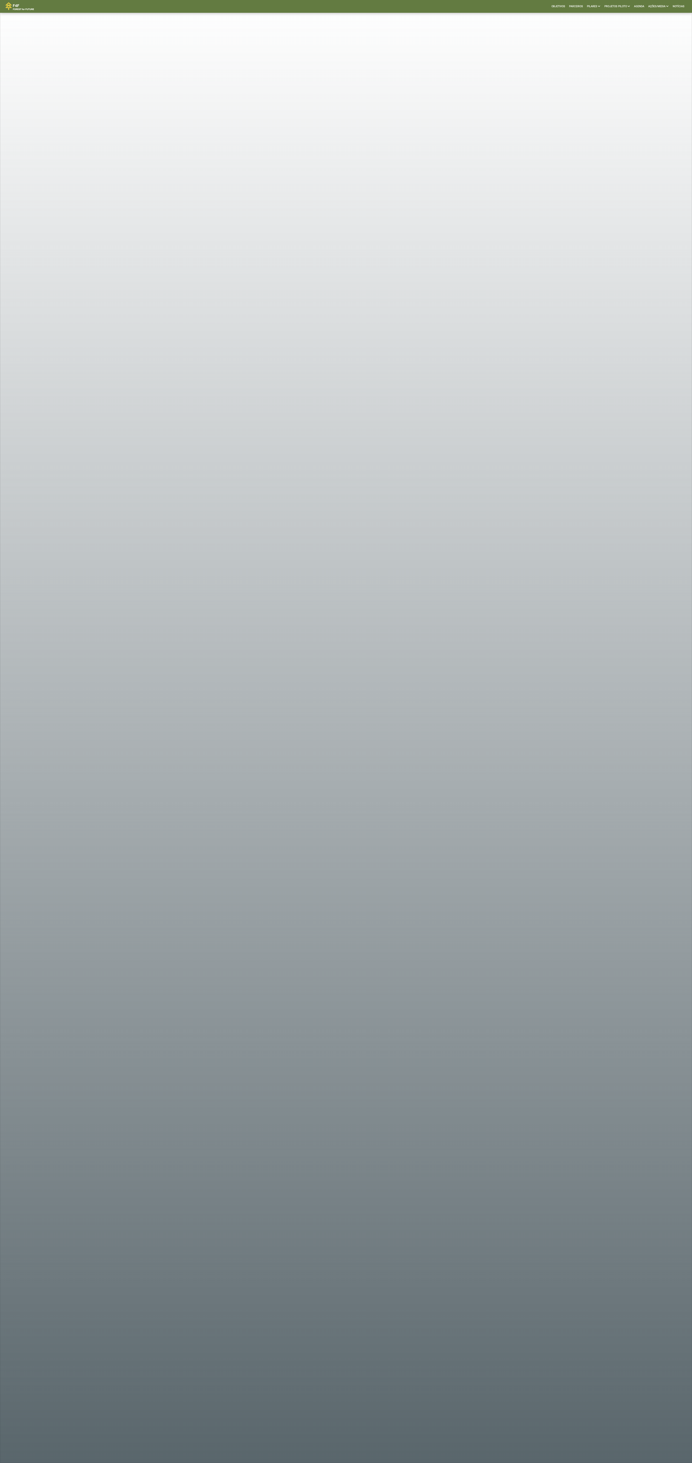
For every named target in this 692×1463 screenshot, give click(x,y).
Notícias (678, 6)
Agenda (639, 6)
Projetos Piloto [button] (616, 6)
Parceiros (576, 6)
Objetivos (558, 6)
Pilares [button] (592, 6)
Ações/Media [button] (657, 6)
